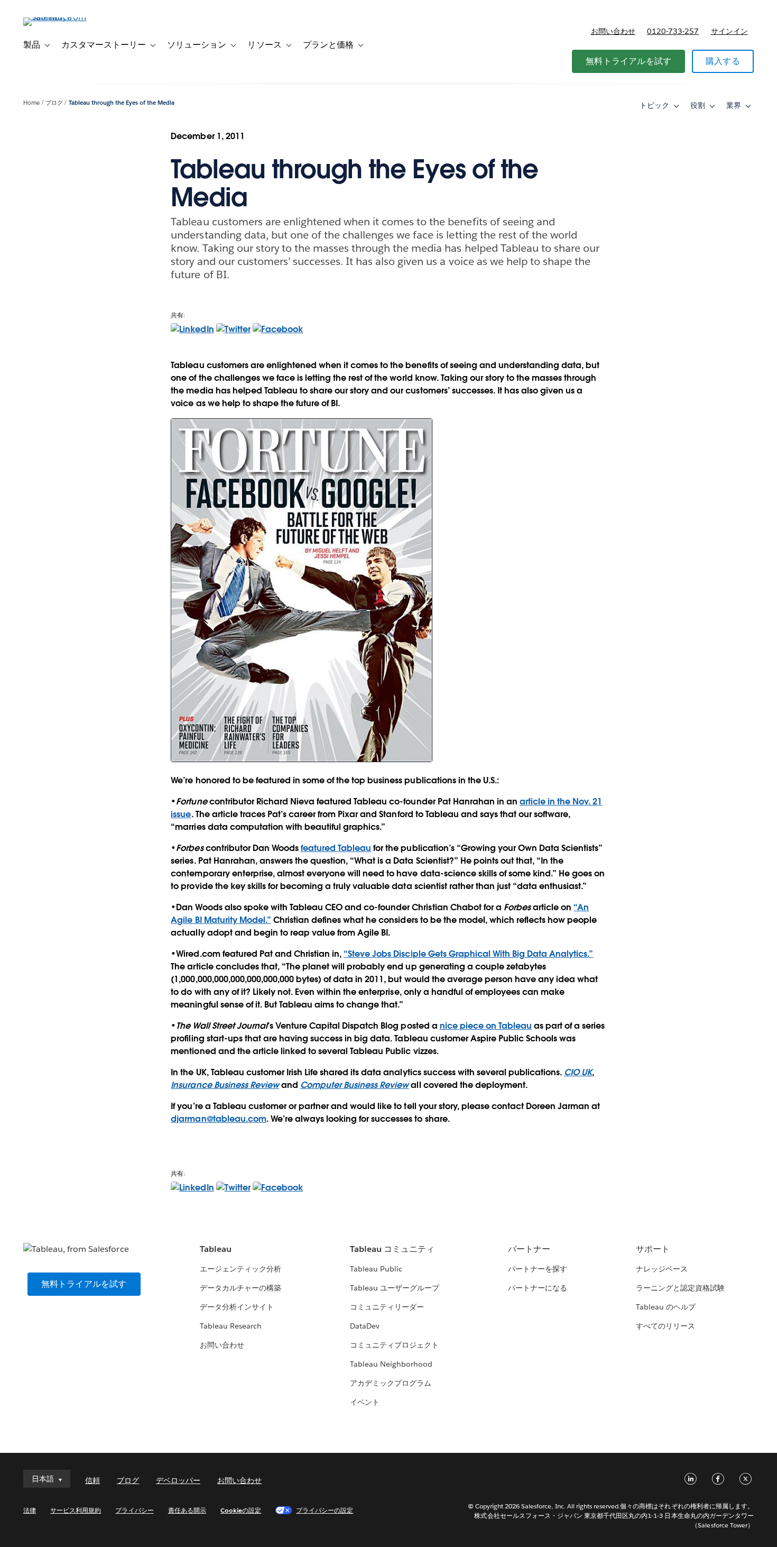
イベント (365, 1402)
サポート (653, 1249)
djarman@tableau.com (218, 1118)
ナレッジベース (662, 1269)
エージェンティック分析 (240, 1269)
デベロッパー (178, 1480)
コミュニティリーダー (387, 1307)
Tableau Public (376, 1269)
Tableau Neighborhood (391, 1364)
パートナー (529, 1249)
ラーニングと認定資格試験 (680, 1288)
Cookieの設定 (240, 1510)
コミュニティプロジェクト (394, 1345)
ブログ (54, 103)
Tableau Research (231, 1326)
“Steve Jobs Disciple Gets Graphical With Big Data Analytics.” (468, 953)
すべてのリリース (665, 1326)
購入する (723, 61)
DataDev (365, 1326)
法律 (29, 1510)
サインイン (729, 31)
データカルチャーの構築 (240, 1288)
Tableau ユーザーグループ (394, 1288)
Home (31, 103)
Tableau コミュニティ (392, 1249)
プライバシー (134, 1510)
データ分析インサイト (237, 1307)
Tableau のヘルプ (666, 1307)
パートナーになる (537, 1288)
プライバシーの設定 (324, 1510)
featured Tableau (336, 848)
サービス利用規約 (75, 1510)
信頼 (92, 1480)
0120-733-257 (673, 31)
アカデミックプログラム (390, 1383)
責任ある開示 (187, 1510)
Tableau (216, 1249)
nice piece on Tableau (486, 1025)
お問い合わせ (613, 31)
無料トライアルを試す (628, 61)
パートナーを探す (537, 1269)
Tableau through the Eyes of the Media (122, 103)
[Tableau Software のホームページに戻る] (63, 17)
